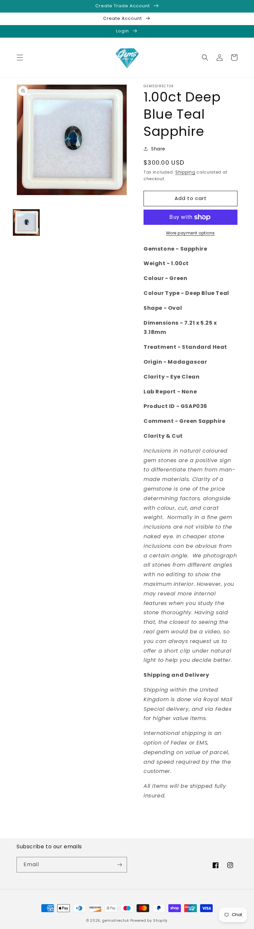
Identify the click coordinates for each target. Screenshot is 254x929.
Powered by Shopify (149, 920)
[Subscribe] (119, 864)
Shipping (185, 172)
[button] (20, 57)
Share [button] (158, 148)
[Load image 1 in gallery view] (26, 223)
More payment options (190, 233)
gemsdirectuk (115, 920)
